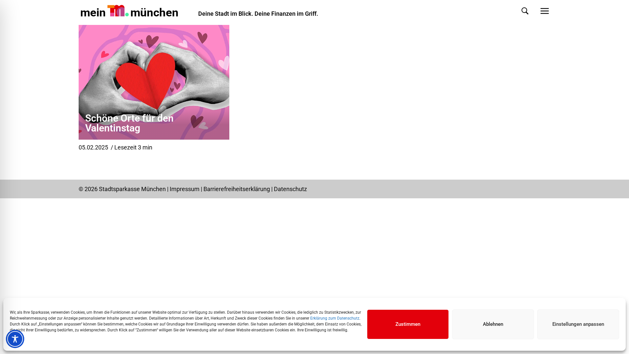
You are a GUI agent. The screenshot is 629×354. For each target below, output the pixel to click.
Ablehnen (493, 324)
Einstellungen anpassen (578, 324)
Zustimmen (407, 324)
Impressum (185, 189)
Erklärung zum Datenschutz (334, 318)
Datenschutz (290, 189)
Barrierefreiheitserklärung (237, 189)
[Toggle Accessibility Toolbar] (15, 338)
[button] (518, 11)
